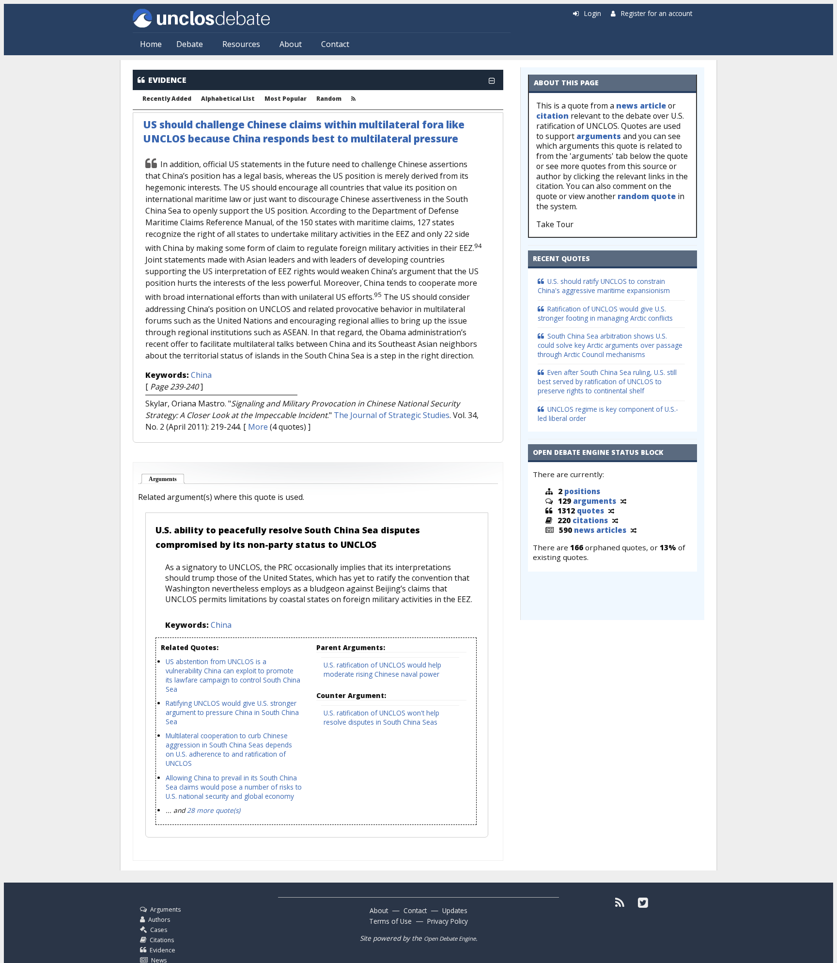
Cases (158, 930)
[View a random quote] (611, 510)
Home (151, 44)
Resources (241, 44)
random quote (647, 196)
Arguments (167, 479)
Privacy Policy (447, 921)
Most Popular (285, 99)
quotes (590, 510)
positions (582, 491)
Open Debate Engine (450, 938)
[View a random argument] (623, 501)
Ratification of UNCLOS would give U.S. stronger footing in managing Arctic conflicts (605, 313)
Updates (454, 910)
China (201, 375)
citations (590, 520)
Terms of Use (390, 921)
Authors (159, 920)
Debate (189, 44)
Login (592, 13)
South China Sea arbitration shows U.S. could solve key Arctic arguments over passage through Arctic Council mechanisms (610, 345)
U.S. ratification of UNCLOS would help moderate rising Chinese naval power (382, 669)
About (290, 44)
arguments (598, 136)
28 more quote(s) (213, 810)
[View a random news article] (633, 530)
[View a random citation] (615, 520)
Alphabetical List (228, 99)
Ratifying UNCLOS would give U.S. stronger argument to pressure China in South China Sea (232, 712)
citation (552, 115)
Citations (162, 940)
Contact (335, 44)
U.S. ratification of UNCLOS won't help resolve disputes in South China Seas (381, 717)
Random (328, 99)
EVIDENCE (167, 80)
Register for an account (656, 13)
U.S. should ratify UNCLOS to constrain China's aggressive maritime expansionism (604, 286)
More (258, 426)
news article (641, 105)
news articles (600, 530)
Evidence (162, 950)
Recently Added (166, 99)
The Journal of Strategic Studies (392, 415)
